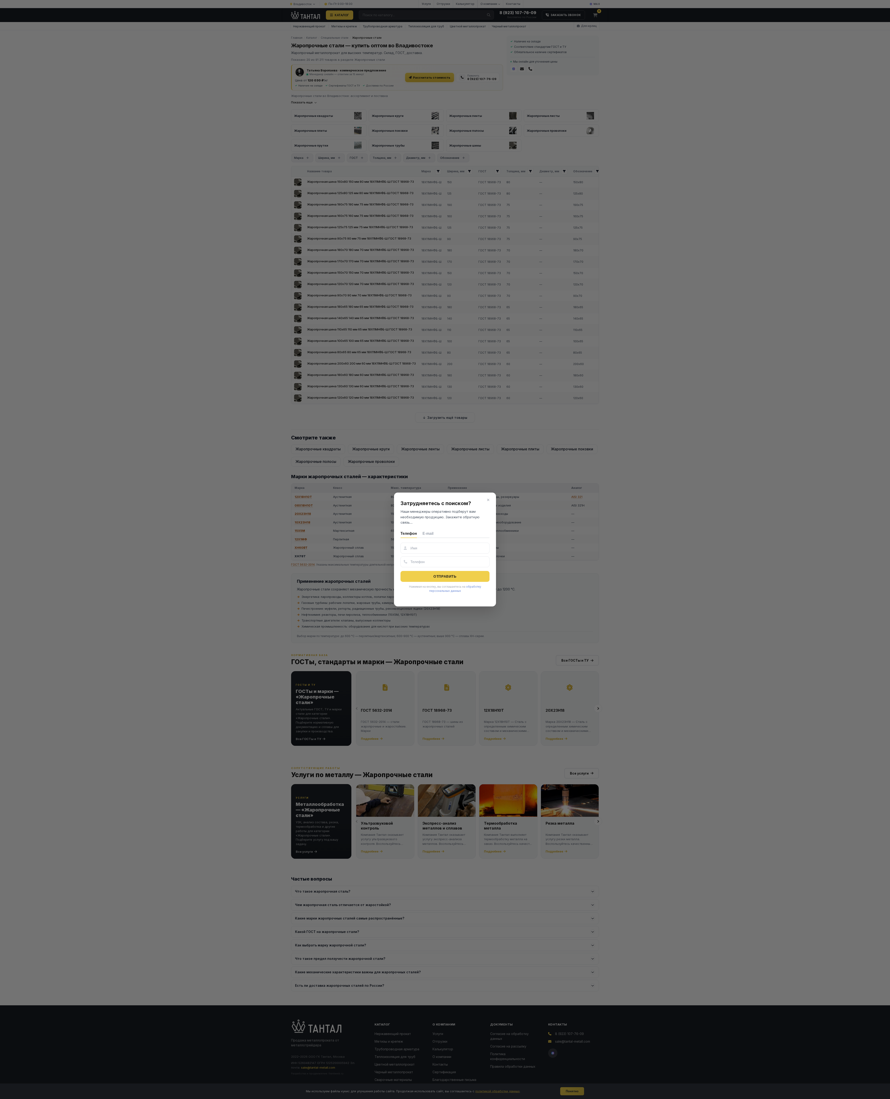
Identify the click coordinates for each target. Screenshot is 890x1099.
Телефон (408, 533)
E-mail (428, 533)
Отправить (444, 576)
